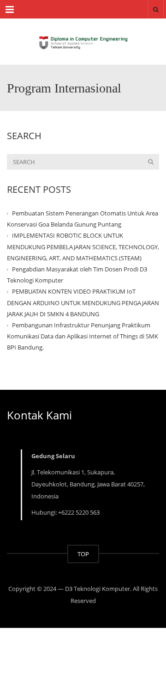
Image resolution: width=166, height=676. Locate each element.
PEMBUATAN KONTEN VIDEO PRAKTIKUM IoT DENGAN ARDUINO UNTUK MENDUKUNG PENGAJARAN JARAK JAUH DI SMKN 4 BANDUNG (83, 302)
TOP (83, 554)
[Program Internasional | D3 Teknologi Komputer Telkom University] (83, 41)
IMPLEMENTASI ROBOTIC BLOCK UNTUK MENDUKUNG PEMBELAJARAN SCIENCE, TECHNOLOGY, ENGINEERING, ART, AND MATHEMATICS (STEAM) (83, 246)
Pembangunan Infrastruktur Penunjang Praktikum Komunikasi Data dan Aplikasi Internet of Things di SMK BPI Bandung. (82, 336)
